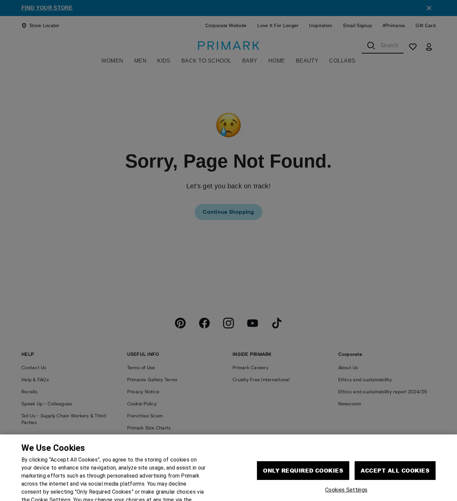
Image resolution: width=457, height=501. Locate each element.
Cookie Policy (133, 490)
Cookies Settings (346, 472)
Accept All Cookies (395, 453)
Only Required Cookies (303, 453)
